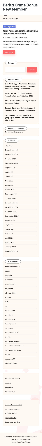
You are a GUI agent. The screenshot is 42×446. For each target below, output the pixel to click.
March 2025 (9, 190)
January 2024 (10, 247)
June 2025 (9, 176)
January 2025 (10, 198)
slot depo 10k (10, 319)
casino (7, 271)
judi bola (8, 275)
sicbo (7, 302)
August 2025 (10, 168)
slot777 (8, 355)
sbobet (8, 297)
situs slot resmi (10, 413)
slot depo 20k (10, 324)
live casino (9, 280)
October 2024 (10, 212)
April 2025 (9, 185)
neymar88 (9, 288)
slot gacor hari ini (11, 332)
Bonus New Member (12, 266)
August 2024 (10, 220)
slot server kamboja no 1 (14, 346)
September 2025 (11, 163)
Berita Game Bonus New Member (20, 7)
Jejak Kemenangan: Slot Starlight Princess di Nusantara (20, 32)
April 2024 (9, 238)
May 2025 (9, 181)
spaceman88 (10, 359)
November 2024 (11, 207)
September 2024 (11, 216)
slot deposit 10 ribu (12, 378)
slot (6, 306)
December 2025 (11, 150)
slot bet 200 (10, 310)
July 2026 (9, 146)
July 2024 (9, 225)
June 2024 (9, 229)
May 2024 (9, 234)
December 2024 (11, 203)
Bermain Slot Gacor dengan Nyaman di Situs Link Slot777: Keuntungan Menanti (20, 109)
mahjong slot (10, 284)
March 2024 (10, 242)
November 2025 (11, 154)
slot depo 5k (10, 391)
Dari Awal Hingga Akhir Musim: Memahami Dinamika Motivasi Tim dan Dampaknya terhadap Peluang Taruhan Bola (20, 86)
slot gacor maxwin (12, 409)
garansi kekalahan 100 (13, 405)
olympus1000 (10, 293)
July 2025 (9, 172)
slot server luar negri (13, 350)
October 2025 (10, 159)
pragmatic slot (10, 418)
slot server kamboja (12, 341)
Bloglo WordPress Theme (21, 442)
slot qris (8, 337)
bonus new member (12, 422)
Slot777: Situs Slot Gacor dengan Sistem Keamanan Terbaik (20, 102)
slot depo (9, 315)
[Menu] (5, 14)
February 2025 (11, 194)
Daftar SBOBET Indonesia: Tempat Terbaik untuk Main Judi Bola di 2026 (19, 94)
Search (11, 63)
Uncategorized (9, 27)
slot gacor (9, 328)
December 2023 (11, 251)
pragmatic (9, 387)
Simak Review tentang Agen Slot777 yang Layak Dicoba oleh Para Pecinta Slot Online (19, 117)
